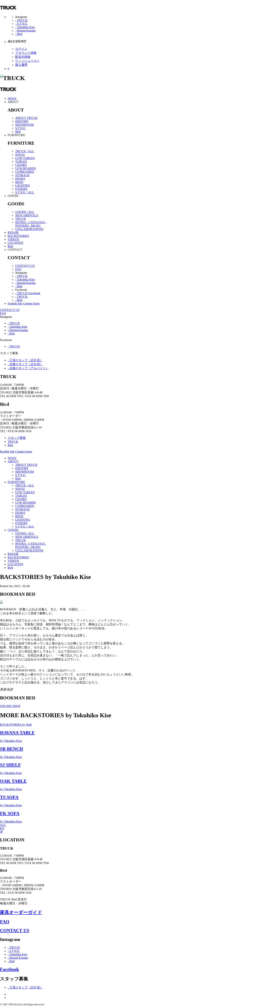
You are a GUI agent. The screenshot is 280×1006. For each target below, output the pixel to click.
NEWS (12, 98)
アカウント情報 (26, 52)
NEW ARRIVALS (26, 215)
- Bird (18, 34)
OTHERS (21, 189)
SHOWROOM (24, 124)
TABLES (21, 161)
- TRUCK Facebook (27, 293)
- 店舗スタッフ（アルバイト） (28, 368)
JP (1, 831)
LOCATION (15, 242)
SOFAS (20, 154)
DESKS (20, 178)
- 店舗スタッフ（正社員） (25, 364)
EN (2, 828)
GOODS (13, 530)
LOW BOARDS (25, 168)
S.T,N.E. (20, 128)
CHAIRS (21, 165)
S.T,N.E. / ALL (24, 192)
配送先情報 (22, 56)
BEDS (19, 182)
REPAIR (13, 232)
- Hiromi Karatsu (25, 30)
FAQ (18, 269)
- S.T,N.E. (21, 23)
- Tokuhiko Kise (25, 27)
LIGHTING (22, 185)
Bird (18, 131)
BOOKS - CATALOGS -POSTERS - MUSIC (30, 224)
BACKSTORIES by (16, 724)
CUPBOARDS (24, 171)
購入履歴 (21, 64)
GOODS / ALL (24, 212)
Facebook (9, 969)
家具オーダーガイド (21, 912)
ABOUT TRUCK (26, 118)
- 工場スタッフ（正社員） (25, 360)
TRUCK (20, 218)
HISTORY (22, 121)
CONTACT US (25, 265)
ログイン (21, 48)
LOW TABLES (25, 158)
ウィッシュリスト (27, 60)
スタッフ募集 (17, 437)
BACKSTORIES (18, 236)
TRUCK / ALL (24, 151)
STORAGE (22, 175)
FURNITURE (16, 482)
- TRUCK (21, 20)
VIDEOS (13, 239)
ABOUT (13, 461)
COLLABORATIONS (29, 229)
